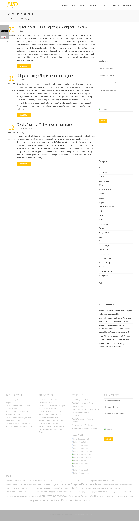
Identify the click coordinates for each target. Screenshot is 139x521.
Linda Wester (104, 336)
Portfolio (82, 5)
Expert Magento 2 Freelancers (83, 425)
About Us (93, 5)
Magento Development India (104, 485)
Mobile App (41, 488)
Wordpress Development (62, 500)
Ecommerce (104, 181)
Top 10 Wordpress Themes (82, 416)
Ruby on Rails (104, 232)
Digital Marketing (106, 172)
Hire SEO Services (78, 481)
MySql (101, 211)
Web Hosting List (109, 496)
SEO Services (61, 491)
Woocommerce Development (17, 501)
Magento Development (83, 484)
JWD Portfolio (105, 189)
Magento (102, 198)
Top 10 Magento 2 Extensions (83, 400)
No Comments (11, 42)
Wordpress (103, 275)
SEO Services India (73, 492)
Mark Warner (104, 343)
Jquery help (86, 481)
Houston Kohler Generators (110, 325)
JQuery (102, 185)
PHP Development (94, 488)
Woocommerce (105, 271)
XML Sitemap (79, 514)
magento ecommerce (12, 488)
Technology (104, 245)
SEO (100, 237)
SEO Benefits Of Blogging (45, 492)
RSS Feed (89, 514)
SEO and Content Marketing (27, 492)
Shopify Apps (84, 492)
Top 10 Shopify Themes (80, 413)
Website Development (124, 496)
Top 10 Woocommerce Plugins (83, 403)
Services (65, 5)
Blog (73, 5)
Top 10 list (127, 492)
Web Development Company (76, 496)
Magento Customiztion (44, 485)
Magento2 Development (114, 481)
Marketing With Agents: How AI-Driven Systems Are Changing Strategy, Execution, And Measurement (52, 414)
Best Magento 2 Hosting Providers (84, 428)
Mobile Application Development (73, 488)
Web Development (106, 258)
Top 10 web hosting (12, 496)
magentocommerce (13, 484)
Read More (24, 66)
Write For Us (127, 5)
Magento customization (29, 485)
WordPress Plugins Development (86, 501)
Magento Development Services (122, 485)
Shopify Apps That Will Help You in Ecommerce (44, 124)
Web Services (104, 267)
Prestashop (103, 224)
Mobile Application (106, 206)
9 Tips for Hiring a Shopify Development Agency (45, 75)
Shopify (21, 31)
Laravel (102, 194)
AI (99, 168)
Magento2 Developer (98, 480)
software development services (114, 492)
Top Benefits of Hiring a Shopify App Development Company (52, 27)
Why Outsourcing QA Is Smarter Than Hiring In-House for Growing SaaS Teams (52, 429)
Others (101, 215)
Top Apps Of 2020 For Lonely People (85, 409)
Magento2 (103, 202)
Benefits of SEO (25, 481)
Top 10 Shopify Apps (79, 406)
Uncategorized (105, 254)
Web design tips (22, 496)
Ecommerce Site (49, 481)
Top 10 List (28, 128)
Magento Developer (61, 484)
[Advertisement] (116, 42)
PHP (101, 219)
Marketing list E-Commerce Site (28, 488)
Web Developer (33, 496)
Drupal (101, 176)
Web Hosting (104, 262)
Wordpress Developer (38, 500)
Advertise (116, 5)
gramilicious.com (106, 318)
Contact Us (104, 5)
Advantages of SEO (12, 481)
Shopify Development (97, 492)
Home (8, 19)
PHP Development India (109, 488)
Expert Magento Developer (63, 481)
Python (102, 228)
